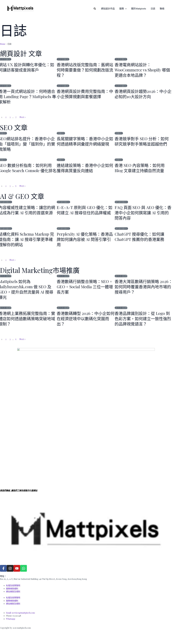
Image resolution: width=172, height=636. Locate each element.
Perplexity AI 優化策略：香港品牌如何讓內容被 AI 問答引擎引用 (85, 239)
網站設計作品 (108, 8)
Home (2, 44)
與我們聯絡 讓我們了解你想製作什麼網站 (18, 490)
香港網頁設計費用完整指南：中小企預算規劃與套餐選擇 (85, 94)
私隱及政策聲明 (13, 585)
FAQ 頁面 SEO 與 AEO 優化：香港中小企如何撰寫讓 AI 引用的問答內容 (143, 213)
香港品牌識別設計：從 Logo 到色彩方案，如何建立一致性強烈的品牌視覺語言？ (143, 318)
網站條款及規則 (13, 591)
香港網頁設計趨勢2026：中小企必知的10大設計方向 (143, 94)
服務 (121, 8)
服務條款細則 (12, 588)
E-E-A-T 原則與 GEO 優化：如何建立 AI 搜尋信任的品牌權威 (84, 210)
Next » (23, 117)
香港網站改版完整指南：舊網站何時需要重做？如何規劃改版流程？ (85, 70)
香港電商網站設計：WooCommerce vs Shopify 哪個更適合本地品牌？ (142, 70)
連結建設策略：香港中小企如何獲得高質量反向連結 (85, 168)
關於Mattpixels (138, 8)
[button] (95, 8)
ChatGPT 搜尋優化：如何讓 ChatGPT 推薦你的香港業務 (139, 236)
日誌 (153, 8)
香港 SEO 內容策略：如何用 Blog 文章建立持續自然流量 (140, 168)
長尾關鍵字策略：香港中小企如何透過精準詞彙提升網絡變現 (85, 141)
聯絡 (162, 8)
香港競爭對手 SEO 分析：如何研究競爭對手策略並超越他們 (142, 141)
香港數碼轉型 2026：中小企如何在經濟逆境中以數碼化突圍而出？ (85, 318)
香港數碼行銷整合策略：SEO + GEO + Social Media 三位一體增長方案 (85, 287)
